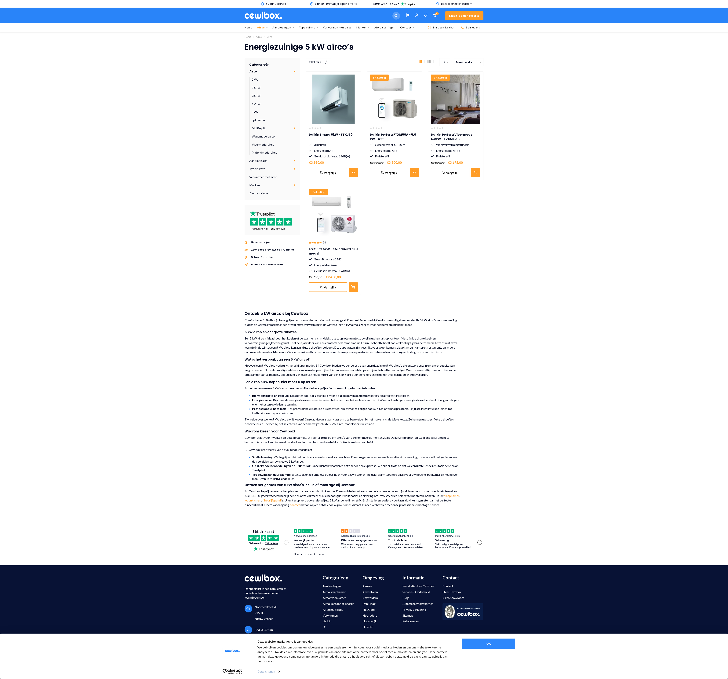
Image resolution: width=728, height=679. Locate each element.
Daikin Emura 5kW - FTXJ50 (331, 134)
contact (295, 505)
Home (248, 27)
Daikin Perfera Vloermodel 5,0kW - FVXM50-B (452, 136)
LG (324, 627)
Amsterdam (370, 598)
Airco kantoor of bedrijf (338, 603)
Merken (361, 27)
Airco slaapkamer (334, 592)
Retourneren (410, 621)
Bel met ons (473, 27)
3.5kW (256, 95)
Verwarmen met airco (337, 27)
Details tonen (266, 671)
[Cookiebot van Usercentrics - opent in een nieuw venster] (232, 671)
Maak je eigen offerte (464, 15)
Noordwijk (369, 621)
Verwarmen (330, 615)
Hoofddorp (369, 615)
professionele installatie (308, 408)
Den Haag (369, 603)
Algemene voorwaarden (417, 603)
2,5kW (256, 87)
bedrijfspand (272, 500)
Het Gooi (368, 609)
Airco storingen (384, 27)
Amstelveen (370, 592)
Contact (405, 27)
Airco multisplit (333, 609)
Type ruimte (307, 27)
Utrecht (367, 627)
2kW (255, 79)
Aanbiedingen (281, 27)
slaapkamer (451, 495)
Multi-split (259, 128)
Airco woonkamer (334, 598)
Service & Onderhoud (416, 592)
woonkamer (252, 500)
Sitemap (407, 615)
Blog (405, 598)
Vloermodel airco (263, 144)
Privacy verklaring (414, 609)
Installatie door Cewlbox (418, 586)
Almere (367, 586)
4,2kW (256, 103)
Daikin (327, 621)
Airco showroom (453, 598)
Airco (261, 27)
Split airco (258, 120)
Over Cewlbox (451, 592)
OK (488, 643)
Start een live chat (443, 27)
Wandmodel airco (263, 136)
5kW (255, 112)
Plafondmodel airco (264, 152)
